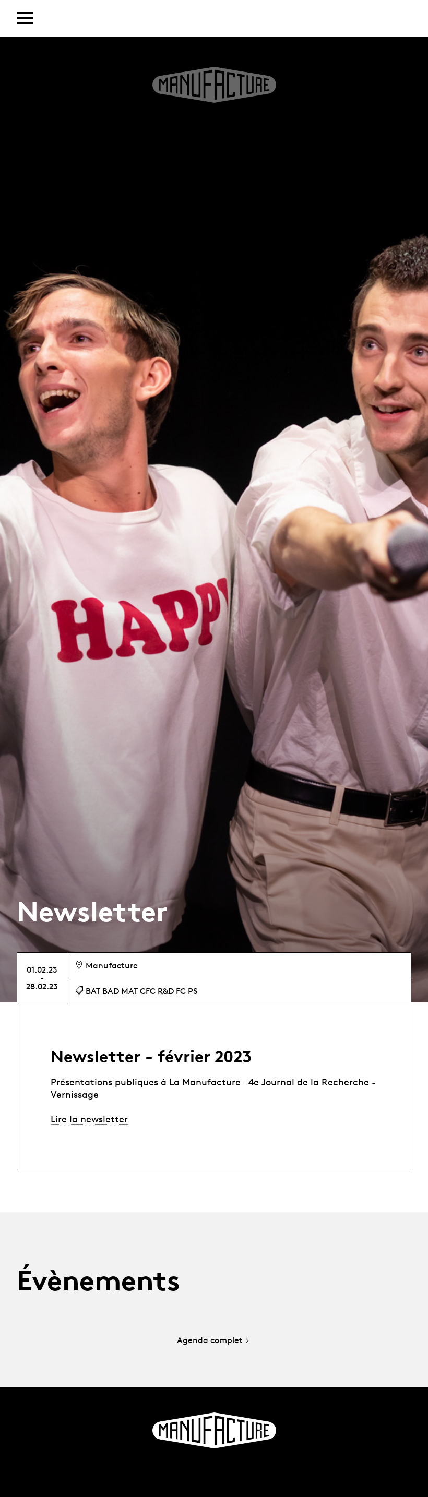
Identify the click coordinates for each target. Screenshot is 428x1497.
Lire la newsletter (89, 1118)
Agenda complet (210, 1340)
